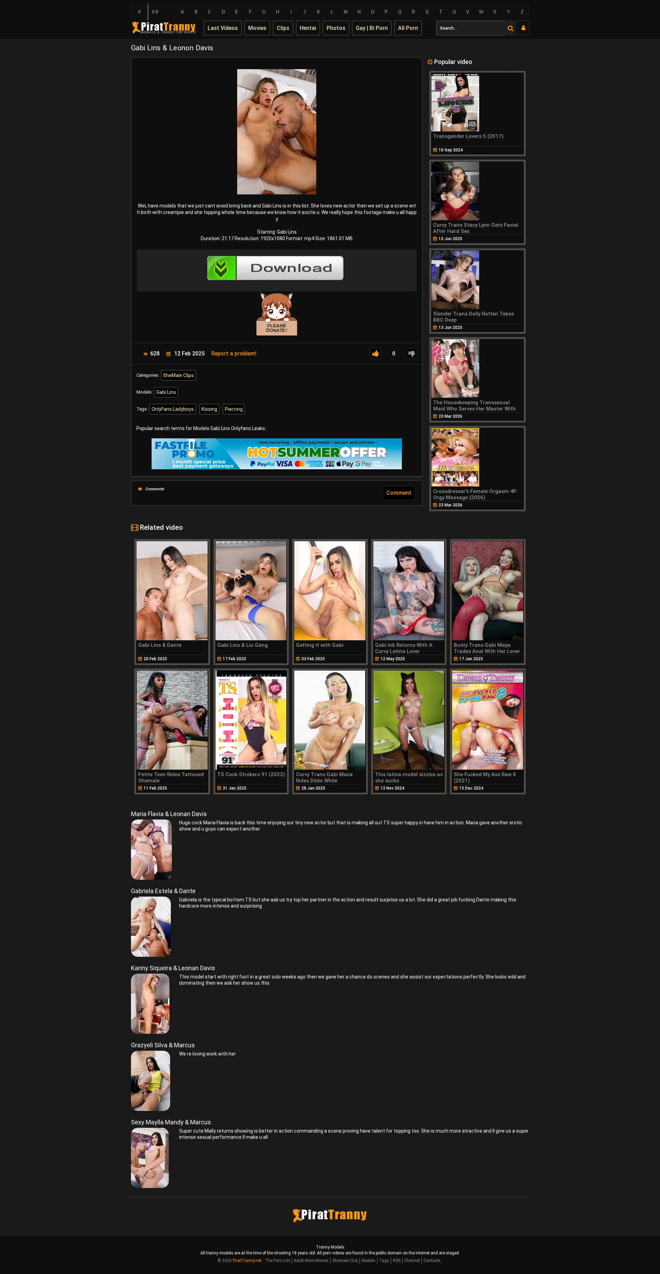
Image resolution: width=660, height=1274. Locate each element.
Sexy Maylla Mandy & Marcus (171, 1122)
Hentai (308, 28)
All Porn (408, 28)
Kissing (209, 409)
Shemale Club (345, 1260)
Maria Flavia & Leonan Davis (169, 813)
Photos (336, 28)
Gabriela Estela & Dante (163, 891)
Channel (412, 1260)
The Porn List (277, 1260)
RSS (396, 1260)
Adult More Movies (311, 1260)
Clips (283, 28)
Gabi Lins (166, 392)
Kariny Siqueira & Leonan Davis (173, 968)
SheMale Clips (178, 375)
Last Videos (223, 28)
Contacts (432, 1260)
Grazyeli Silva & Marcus (163, 1045)
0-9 (155, 11)
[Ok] (376, 353)
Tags (384, 1260)
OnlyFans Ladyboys (173, 409)
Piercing (234, 409)
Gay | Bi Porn (372, 28)
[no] (412, 353)
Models (368, 1260)
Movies (257, 28)
